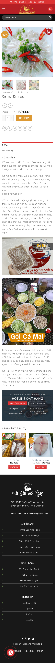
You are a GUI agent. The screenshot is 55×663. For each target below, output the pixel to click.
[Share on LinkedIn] (30, 128)
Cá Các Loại (22, 92)
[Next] (48, 52)
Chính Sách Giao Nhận (29, 541)
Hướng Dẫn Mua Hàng (29, 530)
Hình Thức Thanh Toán (29, 547)
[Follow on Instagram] (26, 639)
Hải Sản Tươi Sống (29, 575)
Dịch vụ (29, 608)
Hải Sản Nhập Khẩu (29, 586)
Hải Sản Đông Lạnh (29, 580)
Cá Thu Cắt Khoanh (41, 460)
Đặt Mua (24, 118)
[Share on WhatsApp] (4, 128)
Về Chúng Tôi (29, 603)
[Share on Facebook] (9, 128)
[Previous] (6, 52)
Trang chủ (7, 92)
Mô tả (4, 145)
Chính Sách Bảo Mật (29, 535)
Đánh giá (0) (7, 151)
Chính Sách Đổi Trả (29, 552)
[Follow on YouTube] (33, 639)
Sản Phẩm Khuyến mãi (29, 569)
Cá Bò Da (14, 460)
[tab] (27, 145)
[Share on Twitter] (15, 128)
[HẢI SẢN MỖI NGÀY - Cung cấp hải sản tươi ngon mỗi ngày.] (27, 9)
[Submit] (50, 17)
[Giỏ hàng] (50, 9)
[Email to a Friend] (20, 128)
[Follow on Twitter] (29, 639)
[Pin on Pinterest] (25, 128)
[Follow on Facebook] (22, 639)
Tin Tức (29, 614)
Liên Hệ (29, 620)
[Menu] (4, 9)
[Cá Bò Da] (14, 445)
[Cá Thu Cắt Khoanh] (41, 445)
